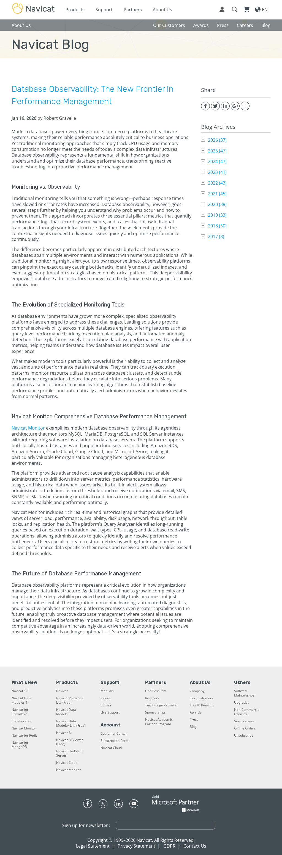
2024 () (217, 161)
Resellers (152, 698)
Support (104, 10)
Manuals (107, 691)
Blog (193, 727)
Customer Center (114, 733)
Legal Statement (93, 846)
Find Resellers (155, 691)
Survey (106, 705)
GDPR (169, 846)
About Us (162, 10)
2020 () (217, 204)
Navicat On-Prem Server (69, 753)
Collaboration (22, 721)
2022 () (217, 183)
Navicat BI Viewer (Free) (69, 742)
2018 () (217, 226)
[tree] (235, 188)
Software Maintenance (244, 693)
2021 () (217, 194)
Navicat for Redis (24, 735)
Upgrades (241, 702)
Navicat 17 (20, 691)
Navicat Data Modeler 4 (21, 700)
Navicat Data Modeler (66, 712)
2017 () (216, 236)
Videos (106, 698)
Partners (133, 10)
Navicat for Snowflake (20, 712)
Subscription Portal (115, 741)
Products (75, 10)
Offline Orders (245, 728)
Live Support (110, 712)
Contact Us (194, 846)
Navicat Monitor (28, 428)
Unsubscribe (243, 735)
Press (194, 719)
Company (197, 691)
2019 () (217, 215)
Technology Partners (161, 705)
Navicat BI (64, 733)
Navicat (62, 691)
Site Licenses (244, 721)
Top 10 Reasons (202, 705)
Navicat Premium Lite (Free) (69, 700)
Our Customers (201, 698)
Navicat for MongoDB (20, 744)
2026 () (217, 140)
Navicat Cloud (66, 763)
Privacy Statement (136, 846)
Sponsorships (155, 712)
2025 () (217, 151)
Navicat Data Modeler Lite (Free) (70, 723)
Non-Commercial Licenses (247, 712)
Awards (195, 712)
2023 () (217, 172)
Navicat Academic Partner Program (159, 721)
